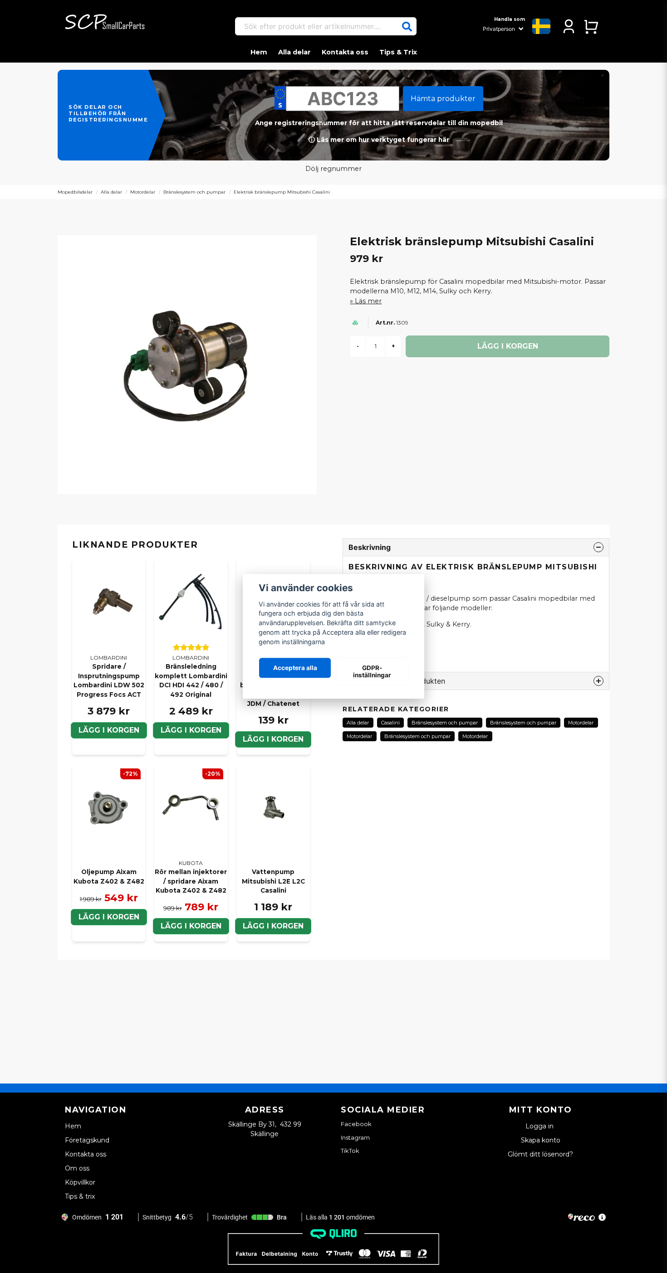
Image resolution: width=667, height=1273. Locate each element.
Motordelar (142, 192)
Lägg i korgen (108, 730)
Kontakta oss (345, 52)
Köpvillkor (80, 1182)
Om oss (77, 1168)
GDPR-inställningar (372, 671)
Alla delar (294, 52)
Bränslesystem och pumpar (194, 192)
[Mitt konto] (569, 26)
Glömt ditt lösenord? (540, 1154)
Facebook (356, 1123)
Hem (258, 52)
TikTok (350, 1150)
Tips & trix (80, 1196)
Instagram (355, 1137)
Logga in (540, 1126)
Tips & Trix (398, 52)
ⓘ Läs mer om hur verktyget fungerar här (379, 139)
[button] (407, 27)
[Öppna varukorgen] (591, 26)
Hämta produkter (443, 98)
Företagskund (87, 1140)
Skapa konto (540, 1140)
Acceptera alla (295, 667)
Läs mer (368, 301)
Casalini (390, 722)
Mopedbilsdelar (75, 192)
